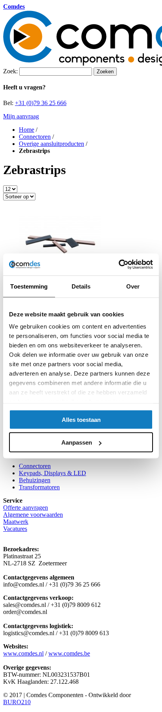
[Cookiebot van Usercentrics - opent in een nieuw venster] (118, 265)
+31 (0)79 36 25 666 (40, 103)
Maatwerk (15, 521)
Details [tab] (81, 286)
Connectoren (35, 136)
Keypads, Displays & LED (52, 473)
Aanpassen (76, 442)
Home (26, 129)
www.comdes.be (69, 653)
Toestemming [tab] (29, 286)
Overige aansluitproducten (51, 143)
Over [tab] (133, 286)
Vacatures (15, 528)
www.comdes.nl (23, 653)
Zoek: (10, 71)
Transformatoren (39, 487)
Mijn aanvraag (21, 116)
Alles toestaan (81, 419)
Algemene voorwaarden (33, 514)
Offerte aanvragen (25, 507)
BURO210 (17, 702)
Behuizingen (34, 480)
